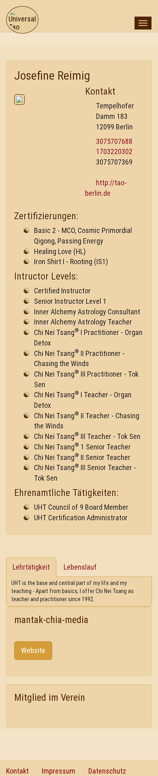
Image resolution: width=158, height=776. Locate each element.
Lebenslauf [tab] (80, 567)
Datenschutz (107, 771)
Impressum (58, 771)
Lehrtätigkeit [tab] (31, 567)
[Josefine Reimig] (43, 99)
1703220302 (114, 151)
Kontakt (17, 771)
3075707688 (114, 141)
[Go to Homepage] (22, 10)
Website (33, 650)
